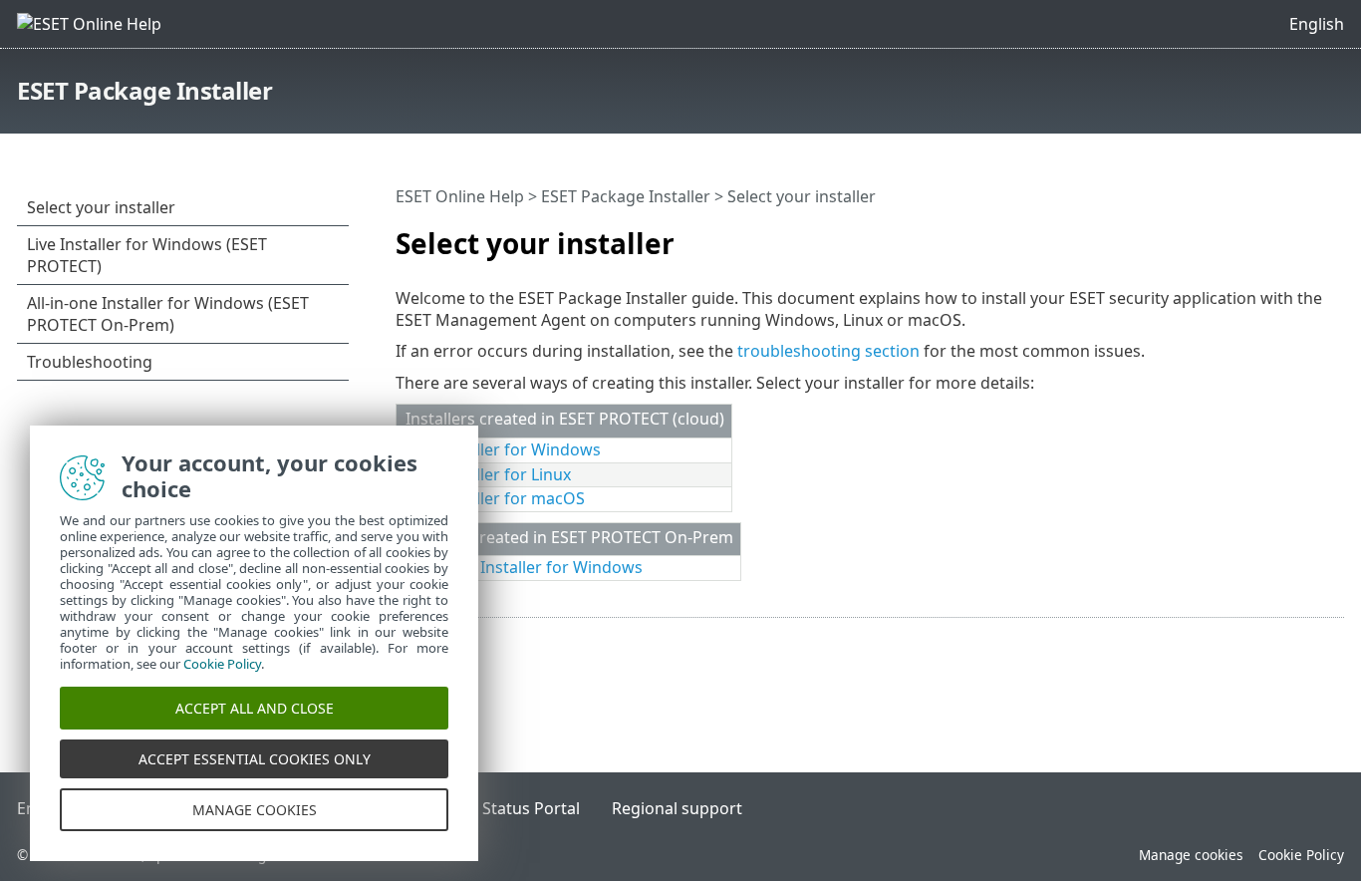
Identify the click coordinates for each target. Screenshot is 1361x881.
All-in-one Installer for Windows (524, 567)
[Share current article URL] (1273, 235)
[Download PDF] (1303, 235)
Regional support (677, 808)
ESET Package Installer (144, 90)
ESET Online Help (460, 196)
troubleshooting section (828, 351)
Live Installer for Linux (488, 474)
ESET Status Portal (511, 808)
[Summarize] (1333, 235)
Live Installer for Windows (503, 449)
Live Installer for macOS (495, 498)
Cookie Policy (1301, 854)
